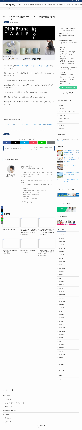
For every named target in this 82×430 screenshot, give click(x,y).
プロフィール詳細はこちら (68, 87)
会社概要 (61, 105)
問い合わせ (61, 125)
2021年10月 (62, 331)
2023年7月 (61, 274)
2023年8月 (61, 271)
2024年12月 (62, 248)
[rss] (74, 1)
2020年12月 (62, 354)
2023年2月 (61, 288)
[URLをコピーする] (51, 142)
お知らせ (6, 22)
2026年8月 (61, 235)
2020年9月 (61, 361)
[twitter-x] (70, 1)
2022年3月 (61, 321)
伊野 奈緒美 (11, 175)
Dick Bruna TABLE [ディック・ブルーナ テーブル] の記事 (31, 66)
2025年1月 (61, 245)
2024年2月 (61, 258)
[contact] (76, 1)
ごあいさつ (61, 108)
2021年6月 (61, 341)
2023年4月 (61, 284)
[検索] (78, 1)
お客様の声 (61, 128)
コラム (60, 379)
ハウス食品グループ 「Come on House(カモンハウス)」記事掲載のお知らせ (71, 152)
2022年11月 (62, 298)
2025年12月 (62, 241)
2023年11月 (62, 265)
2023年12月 (62, 261)
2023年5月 (61, 281)
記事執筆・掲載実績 (64, 118)
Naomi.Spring (9, 5)
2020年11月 (62, 357)
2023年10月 (62, 268)
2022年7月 (61, 311)
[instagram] (72, 1)
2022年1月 (61, 324)
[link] (23, 202)
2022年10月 (62, 301)
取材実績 (61, 121)
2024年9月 (61, 251)
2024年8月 (61, 255)
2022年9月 (61, 304)
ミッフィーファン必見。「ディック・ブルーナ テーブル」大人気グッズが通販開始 (28, 124)
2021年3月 (61, 347)
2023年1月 (61, 291)
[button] (7, 142)
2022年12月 (62, 294)
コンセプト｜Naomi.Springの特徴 (67, 111)
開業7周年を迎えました (70, 165)
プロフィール (62, 115)
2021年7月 (61, 337)
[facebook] (68, 1)
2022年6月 (61, 314)
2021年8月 (61, 334)
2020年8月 (61, 364)
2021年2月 (61, 351)
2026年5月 (61, 238)
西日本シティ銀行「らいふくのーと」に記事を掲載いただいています (71, 159)
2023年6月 (61, 278)
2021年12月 (62, 328)
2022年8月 (61, 308)
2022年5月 (61, 318)
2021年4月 (61, 344)
